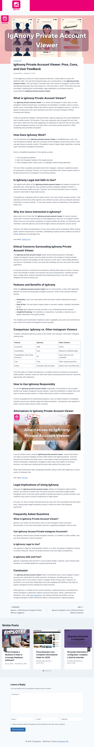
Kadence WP (63, 741)
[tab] (43, 670)
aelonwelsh (18, 73)
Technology (17, 61)
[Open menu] (90, 5)
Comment (15, 694)
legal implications (36, 595)
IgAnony (25, 478)
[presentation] (16, 638)
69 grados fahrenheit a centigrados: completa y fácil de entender (77, 655)
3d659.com (26, 239)
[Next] (88, 649)
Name (14, 719)
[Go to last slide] (5, 649)
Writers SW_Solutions (44, 661)
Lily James (10, 663)
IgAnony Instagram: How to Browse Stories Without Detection (67, 610)
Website (64, 719)
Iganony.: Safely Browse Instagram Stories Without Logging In (26, 610)
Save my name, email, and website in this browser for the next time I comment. (39, 724)
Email (39, 719)
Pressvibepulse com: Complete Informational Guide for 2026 (46, 655)
